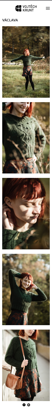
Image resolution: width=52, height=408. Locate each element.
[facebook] (24, 404)
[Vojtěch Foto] (26, 8)
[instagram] (28, 404)
